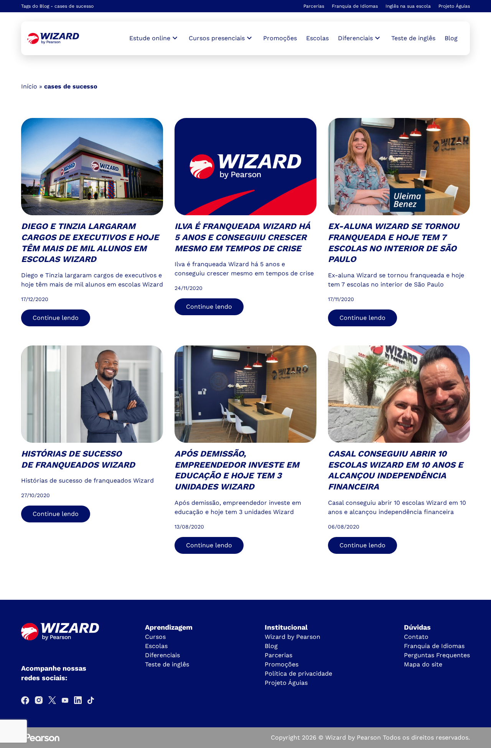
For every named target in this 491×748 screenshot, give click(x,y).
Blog (451, 38)
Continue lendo (56, 317)
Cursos (155, 636)
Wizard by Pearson (292, 636)
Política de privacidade (298, 673)
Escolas (317, 38)
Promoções (280, 38)
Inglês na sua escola (408, 6)
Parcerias (313, 6)
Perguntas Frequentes (437, 655)
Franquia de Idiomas (355, 6)
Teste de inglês (413, 38)
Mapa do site (423, 664)
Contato (416, 636)
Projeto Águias (454, 6)
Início (29, 86)
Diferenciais (162, 655)
